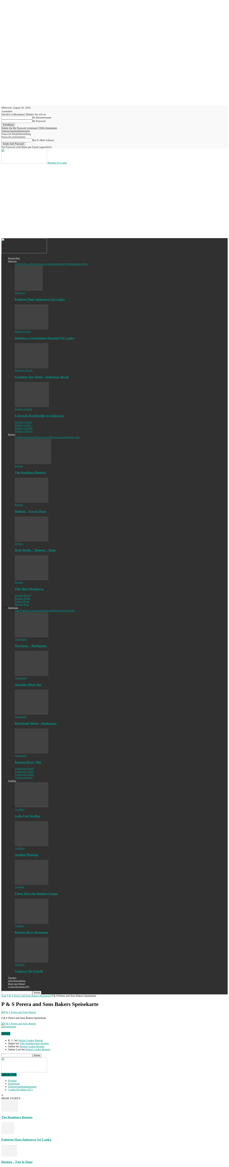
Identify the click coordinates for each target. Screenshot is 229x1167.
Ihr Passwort (39, 121)
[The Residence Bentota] (33, 463)
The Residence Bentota (30, 472)
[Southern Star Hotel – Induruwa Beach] (31, 367)
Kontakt (12, 1080)
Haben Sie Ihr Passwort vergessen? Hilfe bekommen (29, 128)
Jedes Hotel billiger (17, 980)
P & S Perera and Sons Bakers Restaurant (29, 995)
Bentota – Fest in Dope (30, 511)
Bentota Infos (73, 437)
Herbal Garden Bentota (30, 1040)
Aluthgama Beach (24, 768)
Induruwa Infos (80, 264)
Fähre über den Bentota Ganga (36, 893)
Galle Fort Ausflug (27, 816)
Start (3, 995)
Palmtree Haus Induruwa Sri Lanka (40, 299)
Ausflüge (12, 781)
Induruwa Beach (28, 264)
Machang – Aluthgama (31, 646)
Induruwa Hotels (63, 264)
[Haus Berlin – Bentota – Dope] (31, 540)
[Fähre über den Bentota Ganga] (31, 884)
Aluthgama (13, 607)
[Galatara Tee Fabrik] (31, 961)
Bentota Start (14, 258)
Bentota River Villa (28, 762)
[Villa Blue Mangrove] (31, 579)
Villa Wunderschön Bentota (34, 1043)
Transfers (12, 977)
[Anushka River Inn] (31, 675)
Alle (17, 264)
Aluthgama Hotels (47, 610)
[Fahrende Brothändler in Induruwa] (32, 406)
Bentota (11, 434)
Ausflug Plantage (26, 854)
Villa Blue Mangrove (29, 589)
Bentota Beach (27, 437)
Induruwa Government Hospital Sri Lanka (44, 338)
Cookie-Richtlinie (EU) (18, 987)
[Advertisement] (62, 176)
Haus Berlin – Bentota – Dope (35, 550)
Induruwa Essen (45, 264)
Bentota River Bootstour (31, 932)
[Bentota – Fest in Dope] (31, 501)
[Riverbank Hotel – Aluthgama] (31, 713)
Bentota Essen (42, 437)
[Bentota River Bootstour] (31, 923)
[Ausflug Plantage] (31, 845)
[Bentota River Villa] (31, 752)
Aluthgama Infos (66, 610)
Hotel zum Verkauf (16, 983)
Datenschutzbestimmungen (15, 131)
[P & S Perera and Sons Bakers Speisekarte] (18, 1012)
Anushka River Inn (28, 684)
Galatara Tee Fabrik (29, 971)
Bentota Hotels (58, 437)
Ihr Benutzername (41, 117)
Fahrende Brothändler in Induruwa (39, 415)
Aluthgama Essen (28, 610)
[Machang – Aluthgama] (31, 636)
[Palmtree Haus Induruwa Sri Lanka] (29, 289)
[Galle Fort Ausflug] (31, 806)
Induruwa (12, 261)
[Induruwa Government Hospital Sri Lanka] (31, 328)
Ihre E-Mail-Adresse (43, 140)
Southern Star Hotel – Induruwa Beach (42, 377)
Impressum (14, 1083)
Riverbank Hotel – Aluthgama (35, 723)
